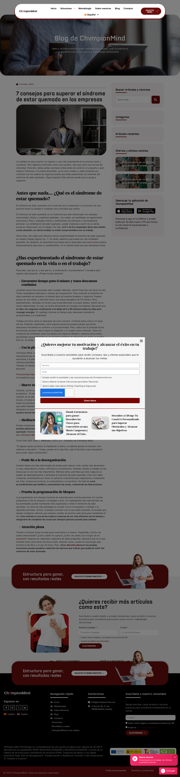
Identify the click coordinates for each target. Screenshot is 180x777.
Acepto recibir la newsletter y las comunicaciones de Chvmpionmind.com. (77, 377)
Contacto (128, 8)
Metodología (85, 8)
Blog (117, 8)
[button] (141, 341)
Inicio (53, 8)
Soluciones (67, 8)
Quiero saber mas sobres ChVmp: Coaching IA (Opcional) (69, 386)
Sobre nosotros (103, 8)
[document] (90, 388)
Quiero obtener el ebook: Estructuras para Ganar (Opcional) (70, 382)
